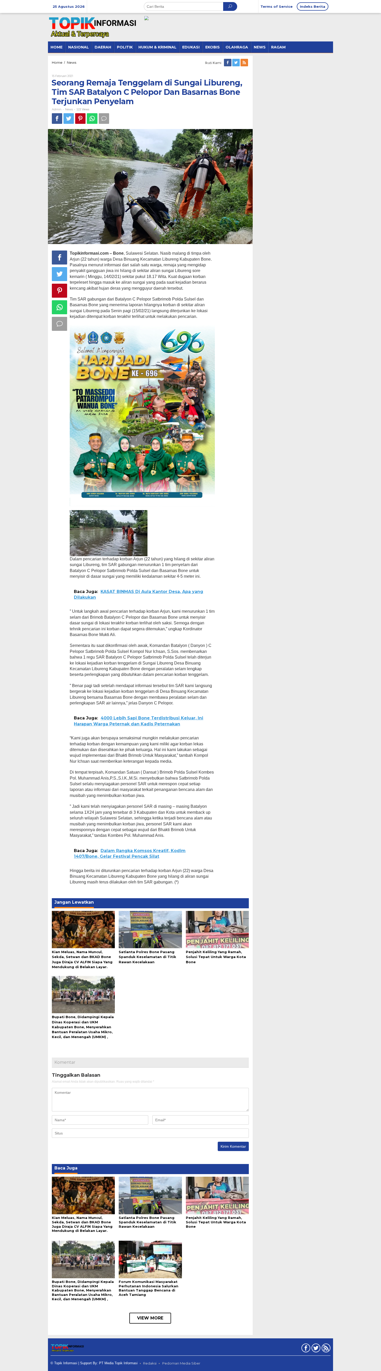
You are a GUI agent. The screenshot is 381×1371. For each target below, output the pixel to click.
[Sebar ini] (57, 118)
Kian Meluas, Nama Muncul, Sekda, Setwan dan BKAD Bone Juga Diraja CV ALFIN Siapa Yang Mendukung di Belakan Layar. (82, 1224)
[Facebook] (228, 62)
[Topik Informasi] (93, 27)
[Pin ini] (80, 118)
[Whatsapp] (92, 118)
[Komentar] (104, 118)
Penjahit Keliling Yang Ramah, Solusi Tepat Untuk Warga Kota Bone (216, 957)
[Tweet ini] (69, 118)
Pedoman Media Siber (181, 1363)
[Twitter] (236, 62)
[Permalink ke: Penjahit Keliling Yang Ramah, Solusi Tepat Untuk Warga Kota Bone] (217, 929)
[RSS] (245, 62)
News (69, 109)
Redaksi (150, 1363)
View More (150, 1318)
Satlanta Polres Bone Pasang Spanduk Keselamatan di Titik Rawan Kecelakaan (147, 957)
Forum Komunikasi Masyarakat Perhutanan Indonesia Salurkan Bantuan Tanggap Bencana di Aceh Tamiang (148, 1288)
